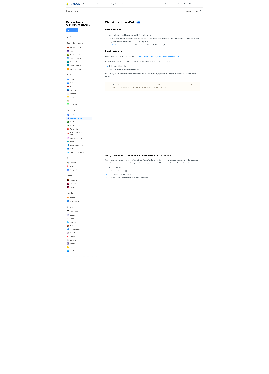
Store (167, 4)
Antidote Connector (119, 45)
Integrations (72, 11)
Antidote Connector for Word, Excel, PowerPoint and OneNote (158, 57)
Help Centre (182, 4)
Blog (173, 4)
